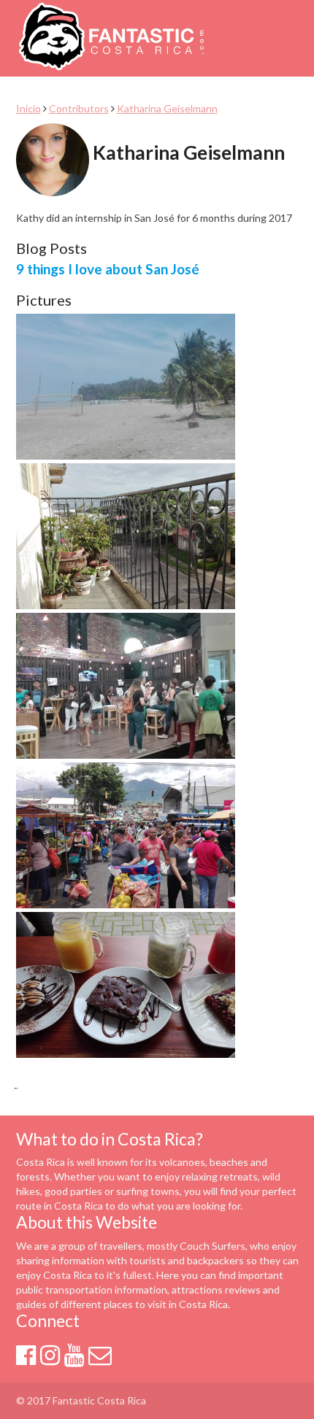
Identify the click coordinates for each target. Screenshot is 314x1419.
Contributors (79, 108)
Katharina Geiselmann (167, 108)
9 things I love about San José (107, 268)
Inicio (28, 108)
